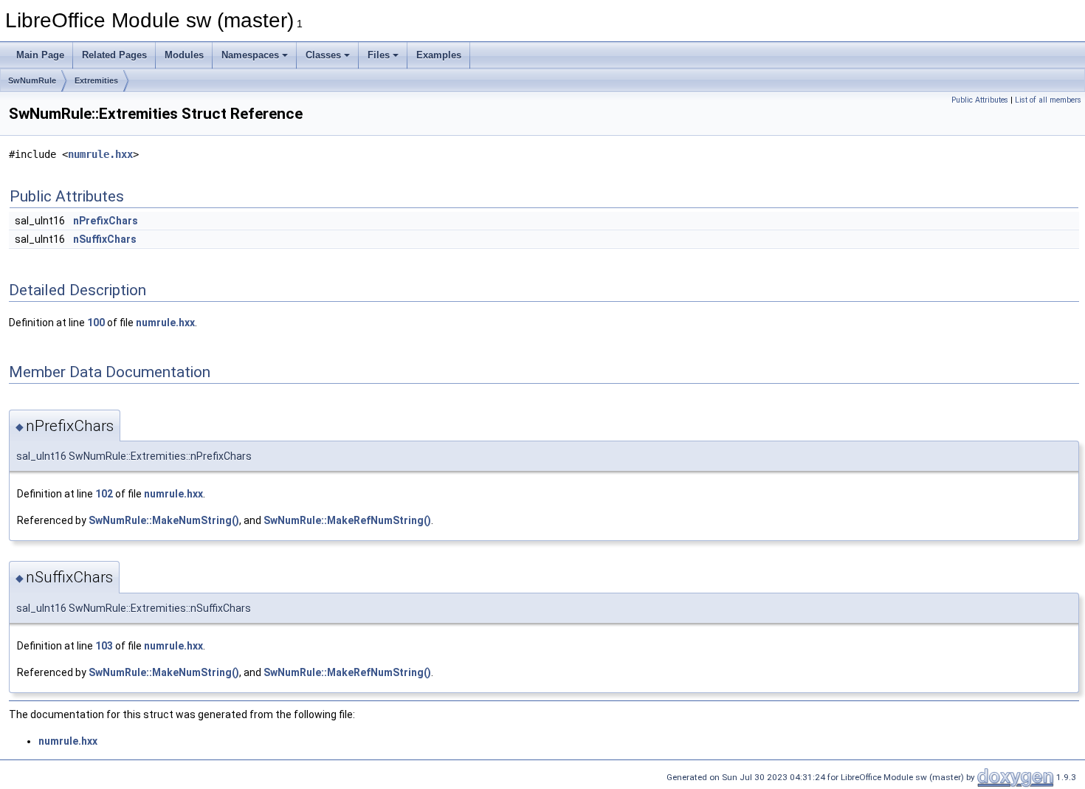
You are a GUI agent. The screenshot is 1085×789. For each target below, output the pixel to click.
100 (96, 322)
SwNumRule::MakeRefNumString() (347, 520)
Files (379, 55)
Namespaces (250, 55)
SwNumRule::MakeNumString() (164, 520)
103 (104, 646)
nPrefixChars (105, 221)
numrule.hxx (100, 154)
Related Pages (114, 55)
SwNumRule (32, 80)
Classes (323, 55)
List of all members (1048, 100)
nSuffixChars (105, 239)
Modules (184, 55)
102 (104, 494)
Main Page (40, 55)
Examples (438, 55)
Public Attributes (979, 100)
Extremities (96, 80)
